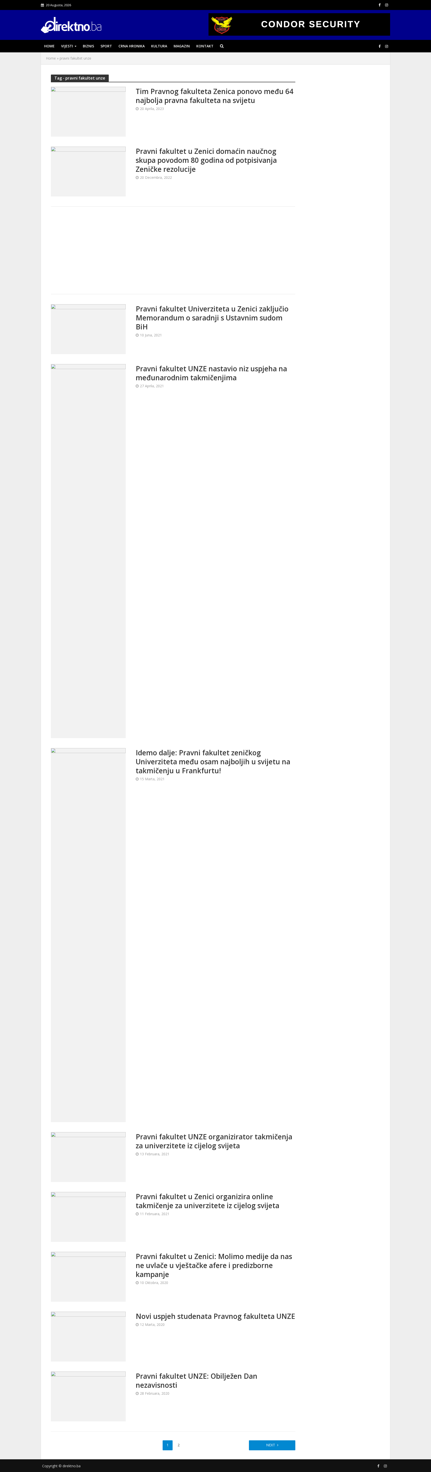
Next (270, 1445)
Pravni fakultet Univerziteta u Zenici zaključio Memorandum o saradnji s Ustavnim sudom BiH (212, 317)
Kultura (159, 46)
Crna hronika (131, 46)
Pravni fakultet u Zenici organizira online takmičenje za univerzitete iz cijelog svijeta (207, 1201)
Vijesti (67, 46)
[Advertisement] (173, 250)
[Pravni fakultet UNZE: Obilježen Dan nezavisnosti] (88, 1396)
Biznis (88, 46)
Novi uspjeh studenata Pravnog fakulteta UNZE (215, 1316)
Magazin (182, 46)
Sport (106, 46)
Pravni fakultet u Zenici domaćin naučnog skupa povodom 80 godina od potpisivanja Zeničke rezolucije (206, 160)
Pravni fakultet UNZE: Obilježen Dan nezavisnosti (196, 1380)
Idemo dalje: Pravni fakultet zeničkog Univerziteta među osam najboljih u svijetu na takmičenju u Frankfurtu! (213, 761)
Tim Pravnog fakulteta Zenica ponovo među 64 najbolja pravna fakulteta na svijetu (214, 96)
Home (49, 46)
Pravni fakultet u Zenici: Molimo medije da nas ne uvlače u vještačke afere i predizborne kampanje (214, 1265)
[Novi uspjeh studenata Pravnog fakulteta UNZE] (88, 1336)
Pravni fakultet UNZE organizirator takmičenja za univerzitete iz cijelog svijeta (214, 1141)
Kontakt (205, 46)
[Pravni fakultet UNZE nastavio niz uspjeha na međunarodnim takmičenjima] (88, 550)
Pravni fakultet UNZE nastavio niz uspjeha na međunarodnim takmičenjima (211, 373)
